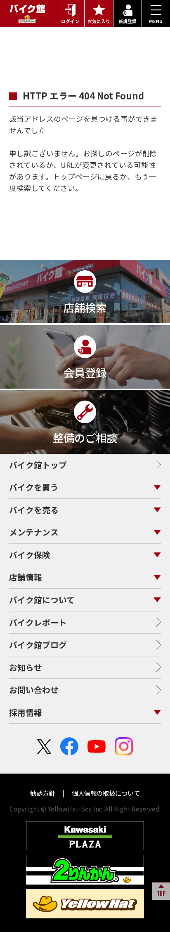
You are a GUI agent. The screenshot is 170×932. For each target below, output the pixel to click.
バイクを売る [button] (34, 510)
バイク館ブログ (38, 645)
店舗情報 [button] (25, 577)
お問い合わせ (34, 690)
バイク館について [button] (42, 600)
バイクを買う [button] (34, 487)
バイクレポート (38, 622)
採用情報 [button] (25, 712)
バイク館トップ (38, 465)
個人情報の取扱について (105, 793)
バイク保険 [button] (29, 555)
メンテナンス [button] (34, 532)
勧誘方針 (43, 793)
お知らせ (25, 667)
